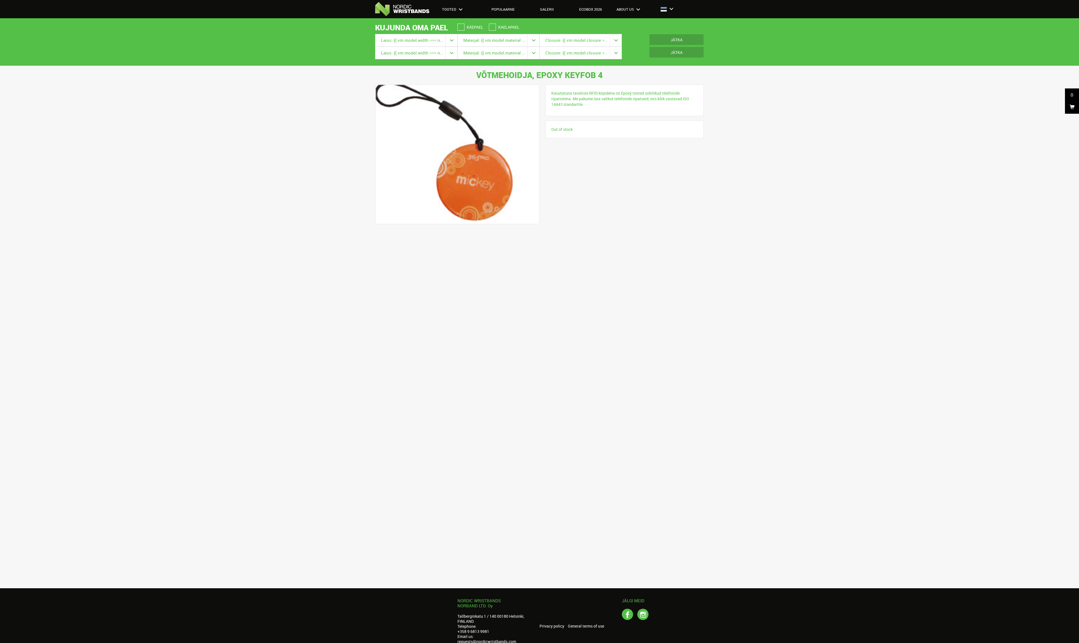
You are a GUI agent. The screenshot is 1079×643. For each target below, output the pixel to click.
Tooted (449, 9)
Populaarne (503, 9)
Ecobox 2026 (590, 9)
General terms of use (586, 626)
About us (625, 9)
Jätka (676, 39)
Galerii (547, 9)
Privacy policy (552, 626)
